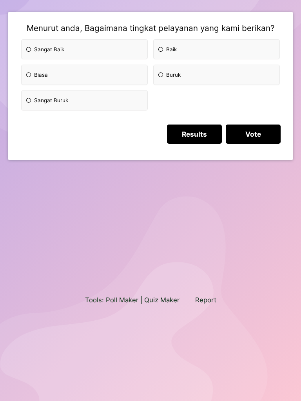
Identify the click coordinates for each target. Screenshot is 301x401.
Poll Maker (122, 300)
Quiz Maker (162, 300)
